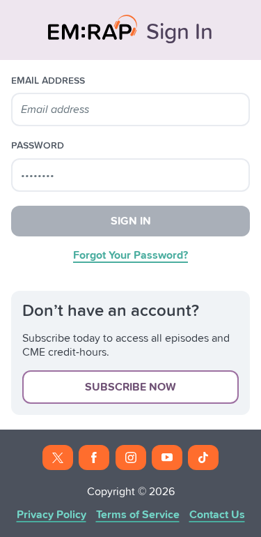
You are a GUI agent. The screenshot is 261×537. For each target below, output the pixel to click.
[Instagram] (131, 457)
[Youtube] (167, 457)
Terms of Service (138, 514)
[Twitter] (57, 457)
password (37, 146)
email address (48, 81)
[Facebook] (94, 457)
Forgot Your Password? (130, 255)
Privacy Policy (51, 514)
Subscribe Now (130, 387)
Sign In (131, 221)
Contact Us (217, 514)
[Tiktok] (203, 457)
